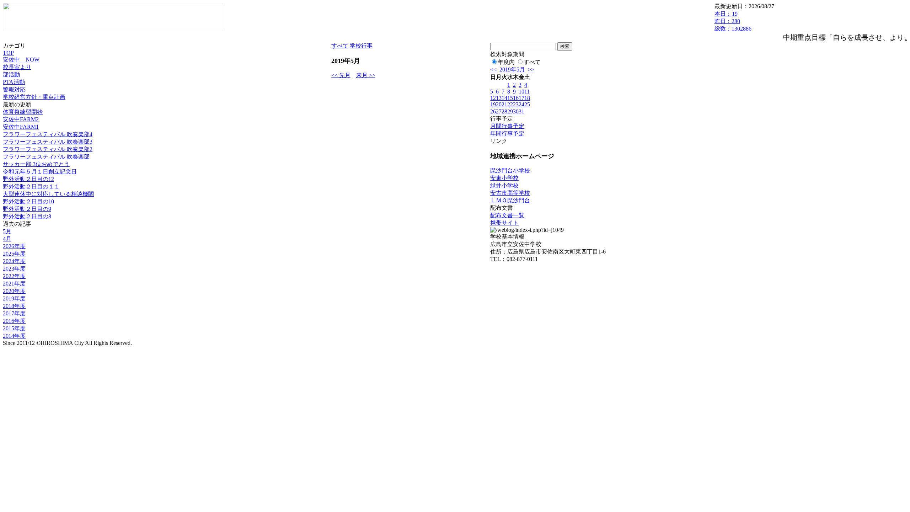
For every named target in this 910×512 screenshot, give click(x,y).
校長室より (17, 67)
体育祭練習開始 (23, 112)
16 (516, 98)
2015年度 (14, 328)
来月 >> (365, 75)
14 (504, 98)
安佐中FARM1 (21, 127)
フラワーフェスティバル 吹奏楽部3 (47, 142)
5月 (7, 231)
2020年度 (14, 291)
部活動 (11, 74)
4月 (7, 239)
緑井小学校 (504, 185)
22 (510, 104)
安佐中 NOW (21, 60)
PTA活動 (14, 82)
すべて (339, 46)
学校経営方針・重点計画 (34, 97)
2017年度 (14, 313)
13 (499, 98)
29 (510, 111)
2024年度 (14, 261)
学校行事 (361, 46)
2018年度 (14, 306)
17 (521, 98)
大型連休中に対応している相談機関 (48, 194)
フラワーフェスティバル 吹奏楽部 (46, 157)
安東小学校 (504, 178)
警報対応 (14, 89)
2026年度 (14, 246)
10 (521, 92)
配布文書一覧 (507, 215)
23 (516, 104)
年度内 (506, 62)
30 (516, 111)
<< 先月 (340, 75)
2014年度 (14, 336)
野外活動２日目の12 (28, 179)
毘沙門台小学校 (510, 170)
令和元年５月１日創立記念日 (40, 172)
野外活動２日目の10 (28, 201)
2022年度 (14, 276)
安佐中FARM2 (21, 119)
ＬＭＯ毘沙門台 (510, 200)
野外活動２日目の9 (27, 209)
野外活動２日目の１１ (31, 186)
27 (499, 111)
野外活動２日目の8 (27, 216)
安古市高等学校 (510, 193)
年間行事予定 (507, 133)
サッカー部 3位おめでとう (36, 164)
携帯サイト (504, 223)
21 (504, 104)
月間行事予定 (507, 126)
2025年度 (14, 254)
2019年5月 (512, 69)
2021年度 (14, 284)
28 (504, 111)
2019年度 (14, 298)
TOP (8, 53)
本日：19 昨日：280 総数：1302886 (732, 21)
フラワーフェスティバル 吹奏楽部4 (47, 134)
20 (499, 104)
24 (521, 104)
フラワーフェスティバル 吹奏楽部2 (47, 149)
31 (521, 111)
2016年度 (14, 321)
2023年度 (14, 269)
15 (510, 98)
